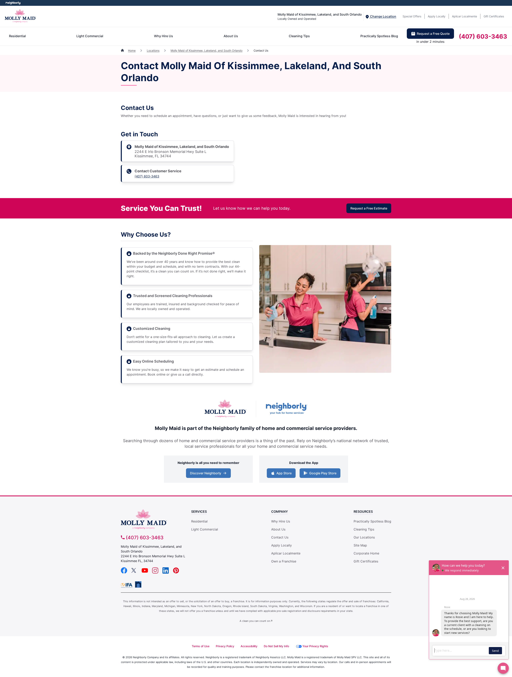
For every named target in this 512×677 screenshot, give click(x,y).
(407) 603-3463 (483, 36)
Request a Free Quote (433, 34)
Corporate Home (366, 553)
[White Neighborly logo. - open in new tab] (13, 3)
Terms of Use (200, 646)
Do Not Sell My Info (276, 646)
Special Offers (412, 16)
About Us (231, 36)
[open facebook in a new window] (124, 572)
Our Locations (364, 537)
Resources (363, 511)
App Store (283, 474)
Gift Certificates (494, 16)
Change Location (382, 16)
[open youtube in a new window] (145, 572)
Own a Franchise (283, 561)
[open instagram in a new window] (155, 572)
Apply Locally (436, 16)
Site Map (360, 545)
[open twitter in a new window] (134, 572)
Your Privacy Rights (315, 646)
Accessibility (249, 646)
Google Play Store (321, 474)
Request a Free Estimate (368, 208)
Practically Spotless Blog (379, 36)
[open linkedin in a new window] (165, 572)
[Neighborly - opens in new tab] (138, 584)
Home (132, 50)
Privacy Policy (225, 646)
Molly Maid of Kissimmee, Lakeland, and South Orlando (206, 50)
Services (199, 511)
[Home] (123, 50)
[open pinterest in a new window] (176, 572)
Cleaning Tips (299, 36)
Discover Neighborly (209, 474)
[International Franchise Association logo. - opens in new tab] (127, 585)
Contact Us (279, 537)
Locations (153, 50)
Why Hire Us (163, 36)
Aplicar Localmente (464, 16)
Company (279, 511)
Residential (17, 36)
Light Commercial (89, 36)
